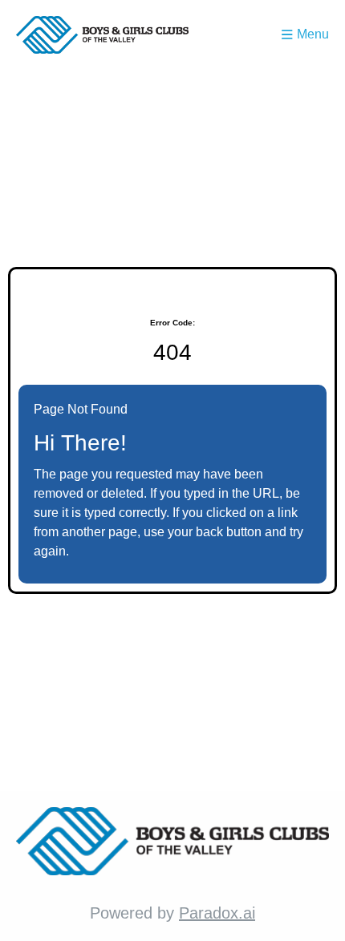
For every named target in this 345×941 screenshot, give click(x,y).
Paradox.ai (217, 913)
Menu (313, 34)
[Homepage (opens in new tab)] (102, 35)
